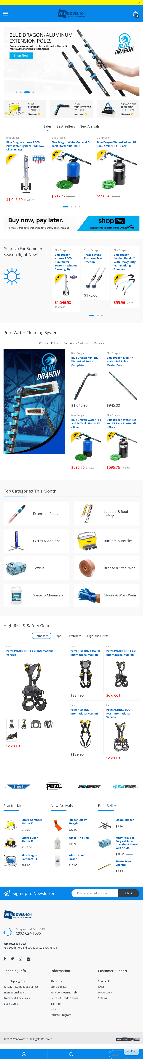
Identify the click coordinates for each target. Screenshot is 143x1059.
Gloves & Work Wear (120, 595)
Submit (128, 893)
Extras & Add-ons (46, 541)
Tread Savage (91, 250)
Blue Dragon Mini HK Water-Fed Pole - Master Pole (120, 361)
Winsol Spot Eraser (76, 857)
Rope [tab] (58, 636)
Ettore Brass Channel (123, 863)
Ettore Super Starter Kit (29, 839)
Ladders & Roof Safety (116, 513)
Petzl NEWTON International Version (84, 711)
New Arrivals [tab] (90, 126)
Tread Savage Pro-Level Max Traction (93, 258)
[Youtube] (28, 959)
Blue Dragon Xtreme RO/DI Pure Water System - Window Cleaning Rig (25, 145)
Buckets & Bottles (118, 541)
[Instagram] (20, 959)
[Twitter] (12, 959)
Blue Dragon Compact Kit (29, 857)
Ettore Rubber (125, 820)
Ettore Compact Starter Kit (31, 821)
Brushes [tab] (99, 343)
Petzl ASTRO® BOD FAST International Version (118, 713)
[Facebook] (5, 959)
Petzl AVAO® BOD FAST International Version (121, 652)
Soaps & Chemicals (48, 595)
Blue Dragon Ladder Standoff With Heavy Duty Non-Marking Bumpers (125, 262)
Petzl (8, 646)
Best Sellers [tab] (65, 126)
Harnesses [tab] (41, 636)
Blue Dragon (13, 137)
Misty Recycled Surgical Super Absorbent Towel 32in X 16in (127, 843)
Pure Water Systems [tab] (76, 343)
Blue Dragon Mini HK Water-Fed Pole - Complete (84, 361)
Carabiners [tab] (74, 636)
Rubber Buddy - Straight (78, 821)
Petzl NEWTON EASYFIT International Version (85, 652)
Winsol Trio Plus (79, 837)
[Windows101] (71, 13)
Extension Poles (45, 513)
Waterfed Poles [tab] (48, 343)
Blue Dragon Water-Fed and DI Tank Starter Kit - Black (116, 144)
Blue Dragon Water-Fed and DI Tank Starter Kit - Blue (71, 144)
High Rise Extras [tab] (98, 636)
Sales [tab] (48, 126)
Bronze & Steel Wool (120, 568)
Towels (38, 568)
